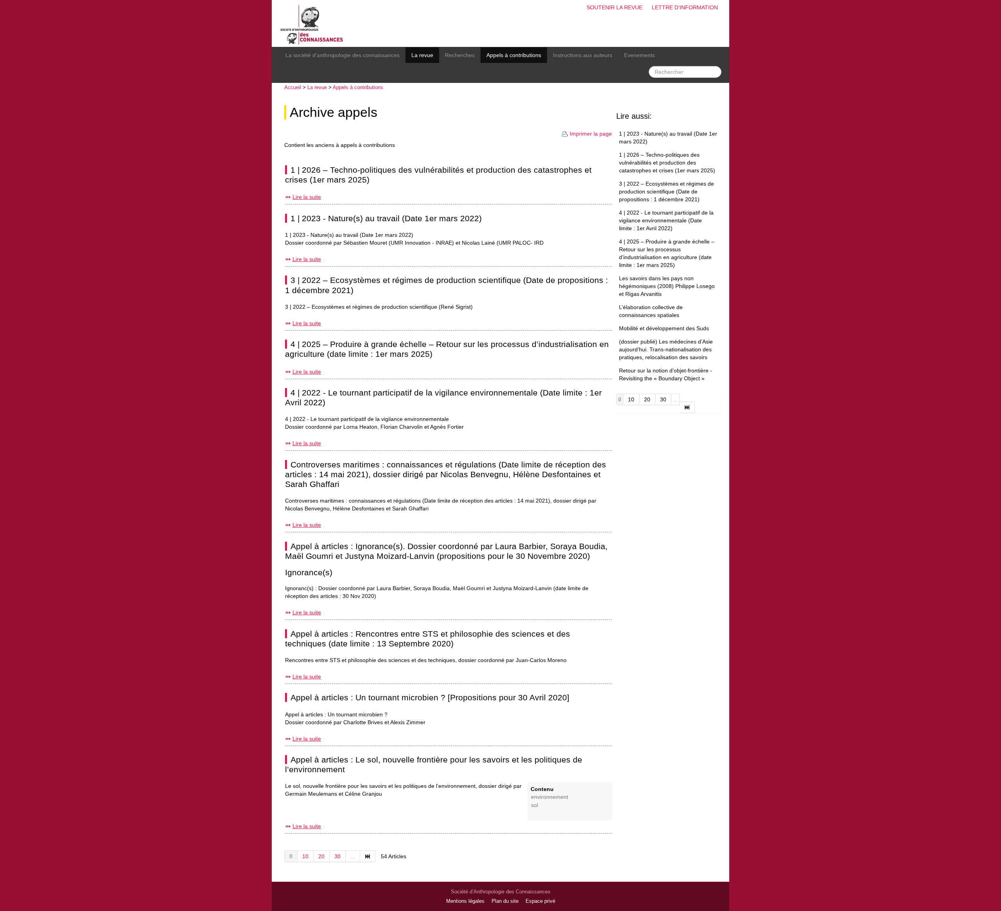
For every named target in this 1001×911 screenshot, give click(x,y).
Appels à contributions (513, 55)
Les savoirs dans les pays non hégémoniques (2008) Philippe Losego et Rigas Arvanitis (667, 286)
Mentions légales (465, 901)
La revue (422, 55)
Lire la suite (306, 197)
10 (305, 856)
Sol (534, 805)
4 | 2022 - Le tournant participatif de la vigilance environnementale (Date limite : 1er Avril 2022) (666, 220)
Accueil (292, 87)
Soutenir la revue (614, 7)
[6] (367, 856)
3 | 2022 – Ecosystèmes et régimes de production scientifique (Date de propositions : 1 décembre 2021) (666, 191)
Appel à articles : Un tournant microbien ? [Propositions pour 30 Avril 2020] (430, 697)
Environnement (549, 797)
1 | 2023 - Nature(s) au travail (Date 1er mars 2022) (386, 218)
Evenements (639, 55)
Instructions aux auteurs (582, 55)
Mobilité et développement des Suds (664, 328)
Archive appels (333, 112)
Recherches (460, 55)
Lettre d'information (685, 7)
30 (337, 856)
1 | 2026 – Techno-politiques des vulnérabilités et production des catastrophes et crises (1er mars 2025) (667, 163)
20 (321, 856)
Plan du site (505, 901)
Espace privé (540, 901)
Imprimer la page (591, 134)
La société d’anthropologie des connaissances (342, 55)
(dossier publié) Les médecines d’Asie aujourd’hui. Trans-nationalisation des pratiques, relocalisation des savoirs (666, 349)
